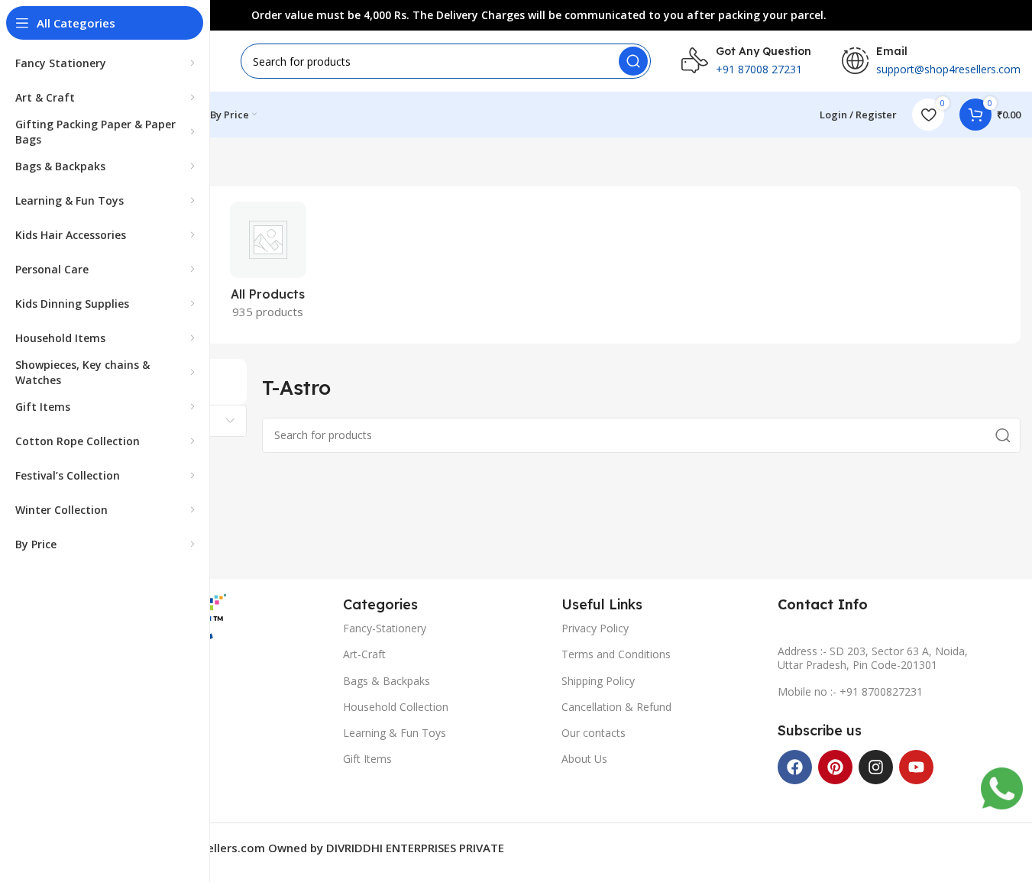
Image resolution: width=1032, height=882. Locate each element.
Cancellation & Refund (616, 706)
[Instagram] (876, 767)
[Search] (633, 61)
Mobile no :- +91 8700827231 (850, 691)
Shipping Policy (598, 681)
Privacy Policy (595, 628)
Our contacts (593, 732)
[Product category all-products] (268, 265)
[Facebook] (795, 767)
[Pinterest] (835, 767)
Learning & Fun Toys (394, 732)
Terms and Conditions (616, 654)
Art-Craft (364, 654)
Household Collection (395, 706)
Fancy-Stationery (384, 628)
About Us (584, 758)
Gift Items (367, 758)
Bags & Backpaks (386, 681)
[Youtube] (916, 767)
